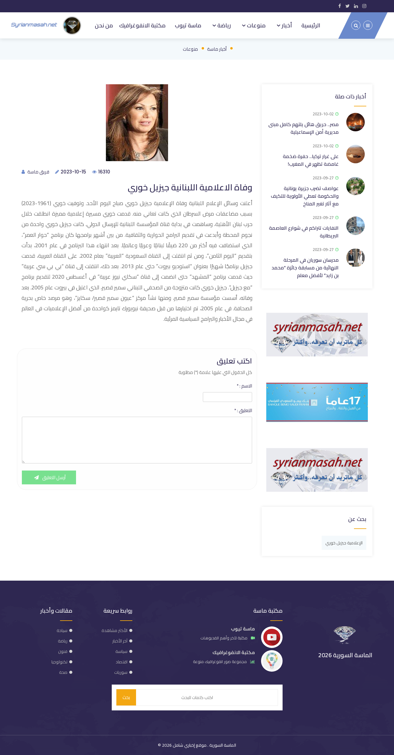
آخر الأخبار (119, 641)
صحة (63, 672)
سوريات (120, 672)
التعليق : (243, 410)
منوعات (256, 25)
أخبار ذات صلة (350, 96)
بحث (126, 697)
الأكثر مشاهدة (114, 630)
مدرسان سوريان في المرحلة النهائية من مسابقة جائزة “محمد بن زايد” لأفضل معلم (305, 267)
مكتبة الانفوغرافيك (142, 25)
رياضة (223, 25)
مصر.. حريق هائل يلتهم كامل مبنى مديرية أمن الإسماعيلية (303, 128)
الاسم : (244, 386)
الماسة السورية (222, 745)
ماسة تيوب (188, 25)
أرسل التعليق (53, 477)
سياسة (121, 651)
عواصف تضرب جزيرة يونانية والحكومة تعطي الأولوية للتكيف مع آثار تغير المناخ (305, 196)
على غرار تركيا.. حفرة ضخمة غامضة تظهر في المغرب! (311, 160)
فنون (62, 651)
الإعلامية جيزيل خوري (344, 543)
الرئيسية (310, 25)
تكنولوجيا (59, 662)
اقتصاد (121, 662)
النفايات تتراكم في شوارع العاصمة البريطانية (304, 231)
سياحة (62, 630)
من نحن (104, 25)
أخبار (286, 25)
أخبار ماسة (217, 49)
